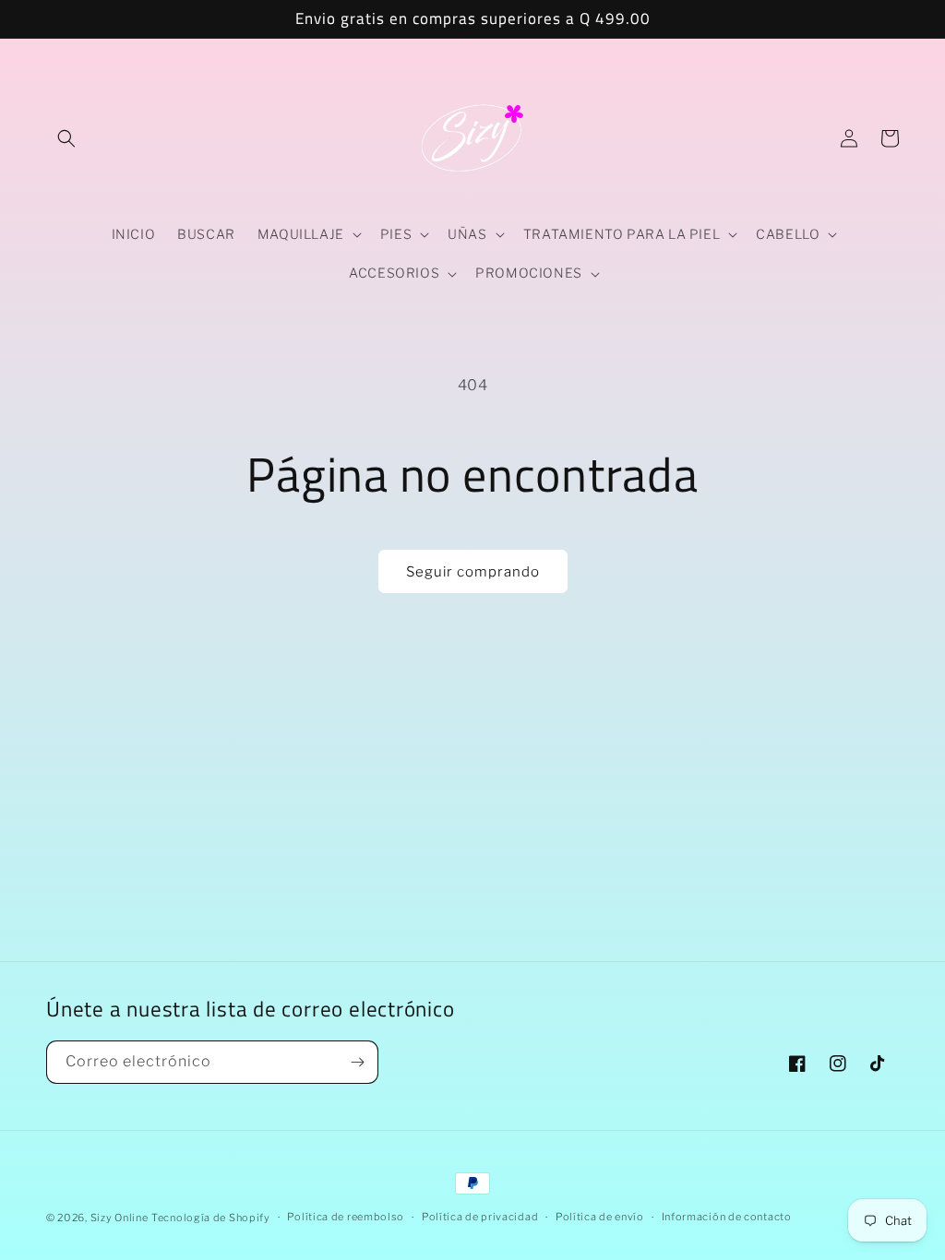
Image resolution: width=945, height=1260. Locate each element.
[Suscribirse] (357, 1062)
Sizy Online (119, 1217)
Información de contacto (727, 1216)
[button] (66, 138)
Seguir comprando (473, 572)
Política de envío (600, 1216)
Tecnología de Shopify (210, 1217)
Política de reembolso (345, 1216)
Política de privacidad (480, 1216)
